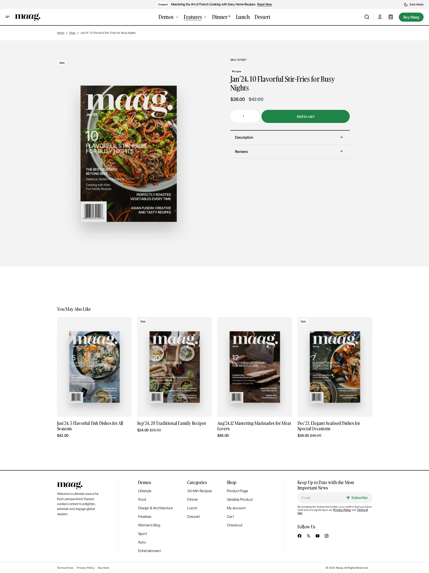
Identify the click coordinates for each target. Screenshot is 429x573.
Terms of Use (65, 567)
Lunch (192, 508)
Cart (230, 516)
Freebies (145, 516)
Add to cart (305, 116)
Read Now (264, 4)
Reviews (241, 151)
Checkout (235, 525)
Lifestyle (144, 491)
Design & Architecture (155, 508)
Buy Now (103, 567)
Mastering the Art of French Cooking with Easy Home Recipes (213, 4)
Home (60, 32)
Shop (72, 32)
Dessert (163, 4)
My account (236, 508)
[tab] (290, 138)
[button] (414, 4)
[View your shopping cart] (390, 17)
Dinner (192, 499)
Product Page (237, 491)
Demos (144, 482)
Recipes (236, 71)
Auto (142, 542)
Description (244, 137)
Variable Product (240, 499)
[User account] (380, 17)
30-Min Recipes (199, 491)
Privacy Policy (342, 510)
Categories (197, 482)
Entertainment (149, 550)
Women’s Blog (149, 525)
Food (142, 499)
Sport (142, 533)
